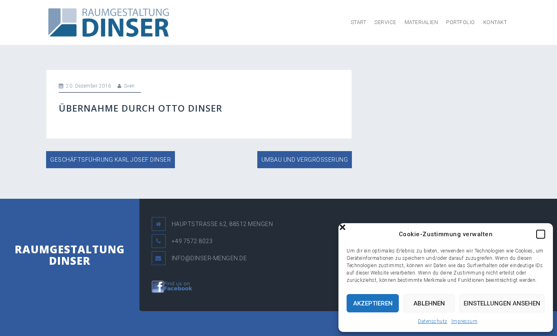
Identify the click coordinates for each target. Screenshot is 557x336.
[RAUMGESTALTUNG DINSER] (107, 22)
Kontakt (495, 22)
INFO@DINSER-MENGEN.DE (209, 258)
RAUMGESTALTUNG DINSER (70, 255)
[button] (541, 234)
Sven (129, 86)
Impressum (464, 321)
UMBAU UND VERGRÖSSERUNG (304, 159)
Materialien (421, 22)
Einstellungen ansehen (502, 303)
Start (359, 22)
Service (385, 22)
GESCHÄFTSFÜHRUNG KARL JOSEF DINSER (110, 159)
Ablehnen (429, 303)
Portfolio (460, 22)
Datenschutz (432, 321)
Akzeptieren (373, 303)
